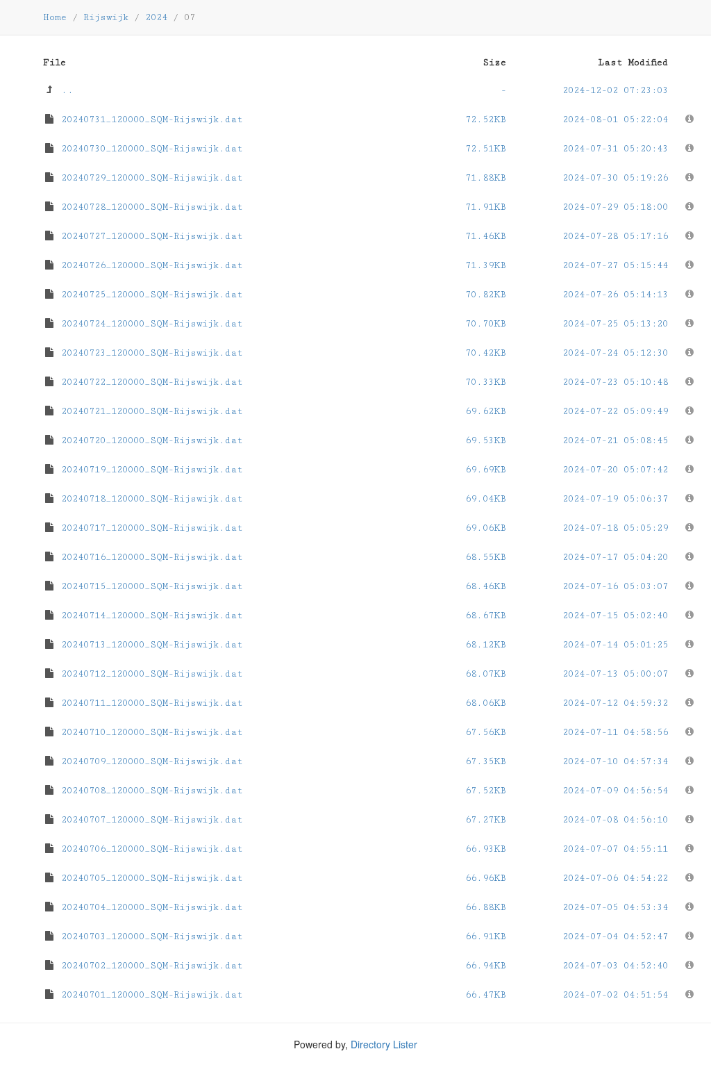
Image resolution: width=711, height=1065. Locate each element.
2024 (156, 17)
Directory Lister (384, 1044)
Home (55, 17)
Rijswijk (105, 17)
